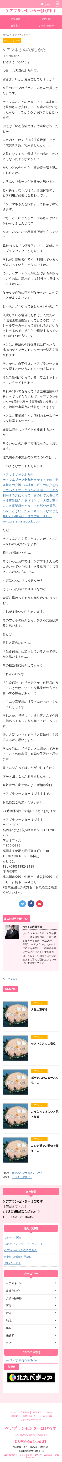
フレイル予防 (12, 1237)
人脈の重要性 (39, 1009)
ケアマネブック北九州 (18, 474)
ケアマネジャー (14, 979)
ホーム (13, 1412)
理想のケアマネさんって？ (27, 1173)
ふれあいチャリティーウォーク (23, 1244)
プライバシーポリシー (31, 1419)
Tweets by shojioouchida (20, 1360)
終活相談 (46, 18)
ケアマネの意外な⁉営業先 (20, 1250)
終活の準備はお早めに (18, 1256)
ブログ (49, 1412)
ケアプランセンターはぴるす (31, 10)
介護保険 (15, 18)
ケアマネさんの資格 (43, 1043)
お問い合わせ (46, 25)
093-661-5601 (32, 1441)
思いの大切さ (12, 1263)
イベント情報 (46, 1416)
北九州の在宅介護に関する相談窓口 (31, 1435)
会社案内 (15, 25)
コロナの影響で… (22, 1177)
